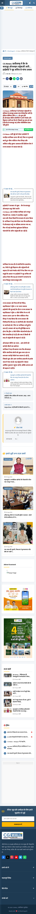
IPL (17, 115)
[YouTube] (16, 857)
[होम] (2, 8)
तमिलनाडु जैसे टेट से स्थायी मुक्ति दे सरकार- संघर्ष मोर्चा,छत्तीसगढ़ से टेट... (17, 516)
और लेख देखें (9, 439)
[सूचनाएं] (30, 3)
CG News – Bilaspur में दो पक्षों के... (15, 742)
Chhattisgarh (11, 51)
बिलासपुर (19, 8)
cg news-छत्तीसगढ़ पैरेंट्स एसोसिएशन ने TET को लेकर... (18, 747)
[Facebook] (7, 78)
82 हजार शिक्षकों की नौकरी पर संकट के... (16, 737)
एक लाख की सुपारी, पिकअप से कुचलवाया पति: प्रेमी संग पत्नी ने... (17, 550)
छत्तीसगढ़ (29, 8)
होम (5, 51)
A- (11, 86)
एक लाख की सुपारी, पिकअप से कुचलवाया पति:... (18, 753)
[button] (2, 3)
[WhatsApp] (14, 78)
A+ (18, 86)
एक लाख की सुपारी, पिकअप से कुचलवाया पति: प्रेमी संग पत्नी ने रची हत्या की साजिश (20, 193)
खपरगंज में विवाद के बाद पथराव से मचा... (16, 732)
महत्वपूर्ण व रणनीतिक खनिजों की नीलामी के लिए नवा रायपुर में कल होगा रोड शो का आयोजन (20, 377)
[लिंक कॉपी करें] (21, 78)
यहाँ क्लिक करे (28, 130)
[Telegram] (17, 78)
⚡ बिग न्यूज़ (9, 8)
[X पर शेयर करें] (10, 78)
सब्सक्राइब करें (18, 824)
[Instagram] (12, 857)
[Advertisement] (18, 30)
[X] (7, 857)
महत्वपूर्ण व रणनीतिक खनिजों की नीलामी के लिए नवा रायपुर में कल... (17, 481)
